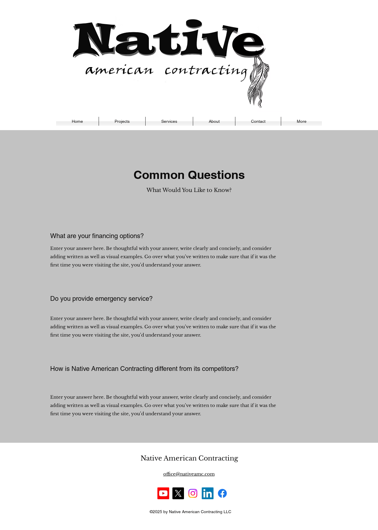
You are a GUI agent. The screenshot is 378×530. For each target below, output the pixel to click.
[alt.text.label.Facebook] (222, 493)
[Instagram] (193, 493)
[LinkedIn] (208, 493)
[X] (178, 493)
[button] (301, 121)
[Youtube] (163, 493)
